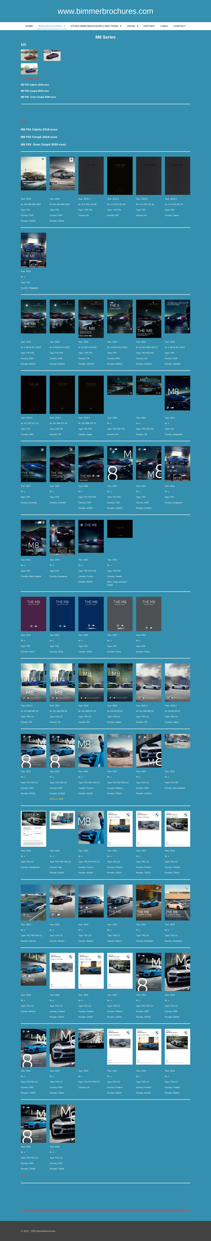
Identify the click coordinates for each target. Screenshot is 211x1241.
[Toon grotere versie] (29, 55)
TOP (24, 122)
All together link (30, 78)
